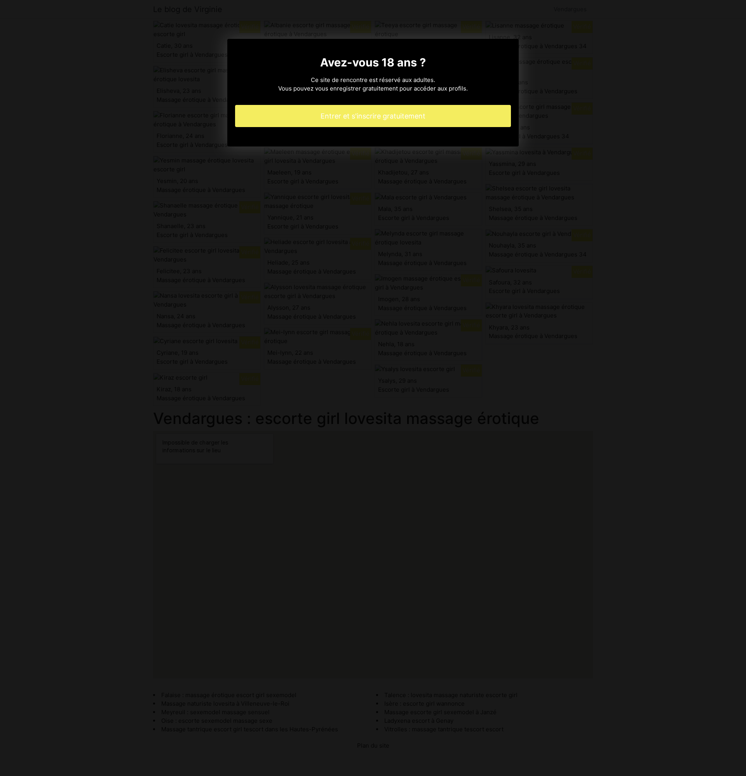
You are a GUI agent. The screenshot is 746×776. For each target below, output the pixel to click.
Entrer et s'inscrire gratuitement (373, 116)
